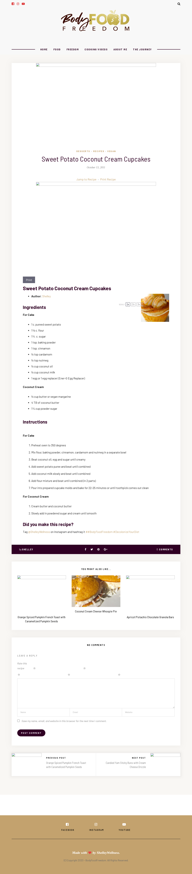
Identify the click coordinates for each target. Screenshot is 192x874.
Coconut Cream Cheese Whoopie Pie (96, 611)
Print (29, 280)
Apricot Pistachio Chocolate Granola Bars (150, 617)
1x (128, 304)
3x (138, 304)
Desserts (83, 151)
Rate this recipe (22, 666)
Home (44, 49)
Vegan (111, 151)
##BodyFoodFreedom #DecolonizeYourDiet (112, 531)
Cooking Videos (96, 49)
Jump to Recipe (86, 179)
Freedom (73, 49)
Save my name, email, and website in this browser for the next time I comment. (64, 721)
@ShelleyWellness (39, 531)
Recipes (98, 151)
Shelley (46, 296)
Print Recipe (108, 179)
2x (133, 304)
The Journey (142, 49)
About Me (120, 49)
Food (57, 49)
